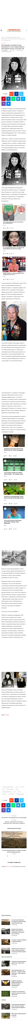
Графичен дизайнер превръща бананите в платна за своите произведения (17, 984)
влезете (9, 867)
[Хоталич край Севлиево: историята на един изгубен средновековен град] (14, 840)
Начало (3, 37)
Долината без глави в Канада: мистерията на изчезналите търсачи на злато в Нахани (17, 932)
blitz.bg (7, 715)
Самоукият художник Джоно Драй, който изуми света (18, 962)
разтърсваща (10, 789)
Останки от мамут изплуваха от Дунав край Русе (18, 941)
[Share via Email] (8, 104)
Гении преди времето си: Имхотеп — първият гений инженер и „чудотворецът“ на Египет (18, 973)
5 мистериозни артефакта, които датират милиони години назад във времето (18, 1006)
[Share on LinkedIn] (8, 99)
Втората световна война (7, 787)
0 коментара (14, 925)
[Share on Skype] (23, 99)
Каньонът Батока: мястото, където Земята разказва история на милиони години (18, 950)
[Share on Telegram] (18, 99)
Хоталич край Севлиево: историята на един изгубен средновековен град (18, 922)
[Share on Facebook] (16, 94)
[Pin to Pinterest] (3, 99)
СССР (14, 792)
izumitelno (5, 50)
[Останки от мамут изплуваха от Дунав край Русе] (5, 942)
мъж (3, 789)
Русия (16, 789)
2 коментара (14, 1009)
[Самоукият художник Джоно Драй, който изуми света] (5, 964)
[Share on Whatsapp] (13, 99)
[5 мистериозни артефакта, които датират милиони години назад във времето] (5, 1007)
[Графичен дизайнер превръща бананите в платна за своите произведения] (5, 983)
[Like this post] (11, 94)
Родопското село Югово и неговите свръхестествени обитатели (18, 993)
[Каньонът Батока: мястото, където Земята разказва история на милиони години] (5, 951)
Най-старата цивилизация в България (18, 1014)
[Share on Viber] (3, 104)
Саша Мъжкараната (6, 792)
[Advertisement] (14, 14)
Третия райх (11, 794)
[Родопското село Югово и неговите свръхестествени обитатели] (5, 994)
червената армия (20, 794)
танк (19, 792)
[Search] (26, 30)
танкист (4, 794)
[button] (2, 844)
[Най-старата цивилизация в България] (5, 1016)
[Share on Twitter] (21, 94)
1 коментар (14, 1017)
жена (17, 787)
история (22, 787)
